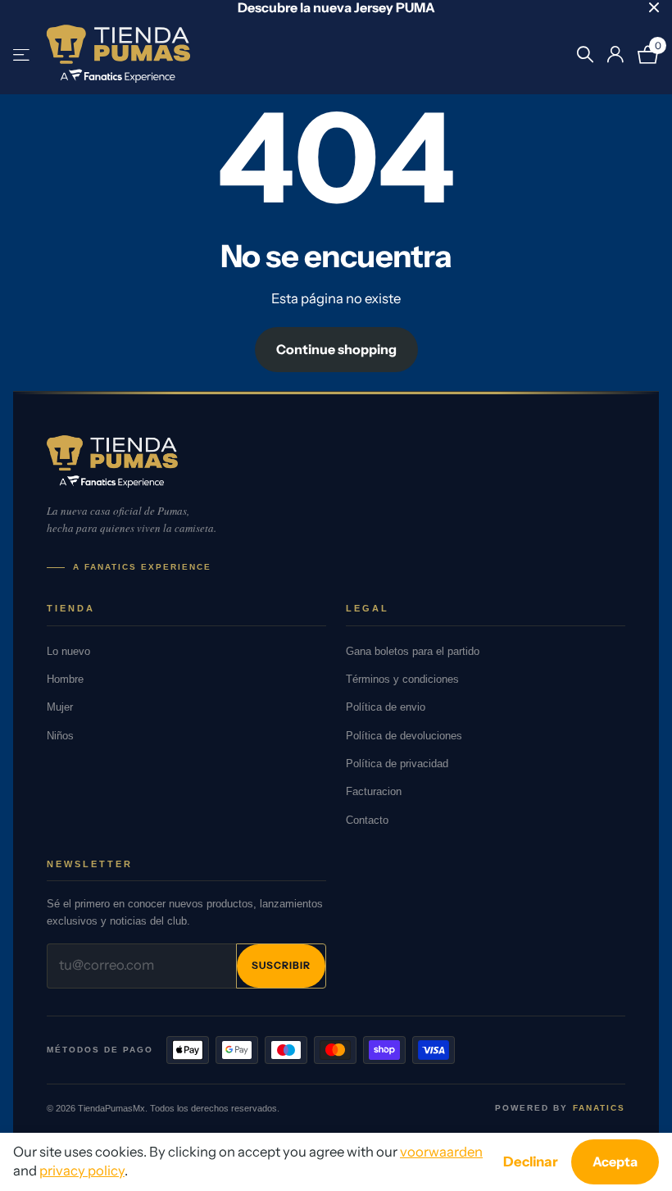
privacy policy (82, 1170)
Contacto (367, 820)
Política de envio (385, 707)
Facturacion (374, 791)
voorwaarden (441, 1151)
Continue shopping (336, 349)
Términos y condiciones (402, 679)
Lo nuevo (68, 651)
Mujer (60, 707)
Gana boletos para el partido (412, 651)
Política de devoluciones (404, 736)
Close (654, 7)
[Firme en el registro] (615, 54)
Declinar (530, 1161)
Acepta (615, 1161)
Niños (60, 736)
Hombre (65, 679)
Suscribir (281, 965)
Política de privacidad (397, 763)
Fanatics (599, 1107)
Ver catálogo (22, 54)
